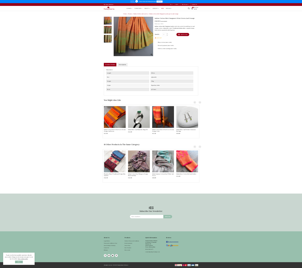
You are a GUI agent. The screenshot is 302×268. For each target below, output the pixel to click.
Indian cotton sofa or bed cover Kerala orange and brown (115, 130)
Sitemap (106, 250)
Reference (157, 24)
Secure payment (128, 243)
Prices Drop (127, 245)
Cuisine (129, 8)
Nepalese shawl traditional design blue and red (115, 174)
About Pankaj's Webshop (109, 245)
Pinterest (116, 255)
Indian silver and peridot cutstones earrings (186, 130)
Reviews (168, 237)
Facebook (105, 255)
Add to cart (182, 34)
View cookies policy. (23, 259)
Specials (168, 8)
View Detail (116, 116)
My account (127, 250)
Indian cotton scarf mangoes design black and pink (138, 174)
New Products (128, 247)
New (162, 8)
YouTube (112, 255)
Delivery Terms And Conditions (132, 241)
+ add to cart (113, 116)
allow (18, 262)
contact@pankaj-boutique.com (152, 251)
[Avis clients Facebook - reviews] (172, 241)
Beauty (147, 8)
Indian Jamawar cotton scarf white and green (163, 174)
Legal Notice (107, 241)
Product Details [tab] (110, 64)
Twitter (109, 255)
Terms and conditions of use (110, 243)
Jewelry (155, 8)
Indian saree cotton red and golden (186, 174)
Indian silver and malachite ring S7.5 (138, 129)
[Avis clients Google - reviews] (172, 245)
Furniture (138, 8)
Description (122, 64)
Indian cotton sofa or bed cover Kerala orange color (163, 130)
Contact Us (106, 247)
